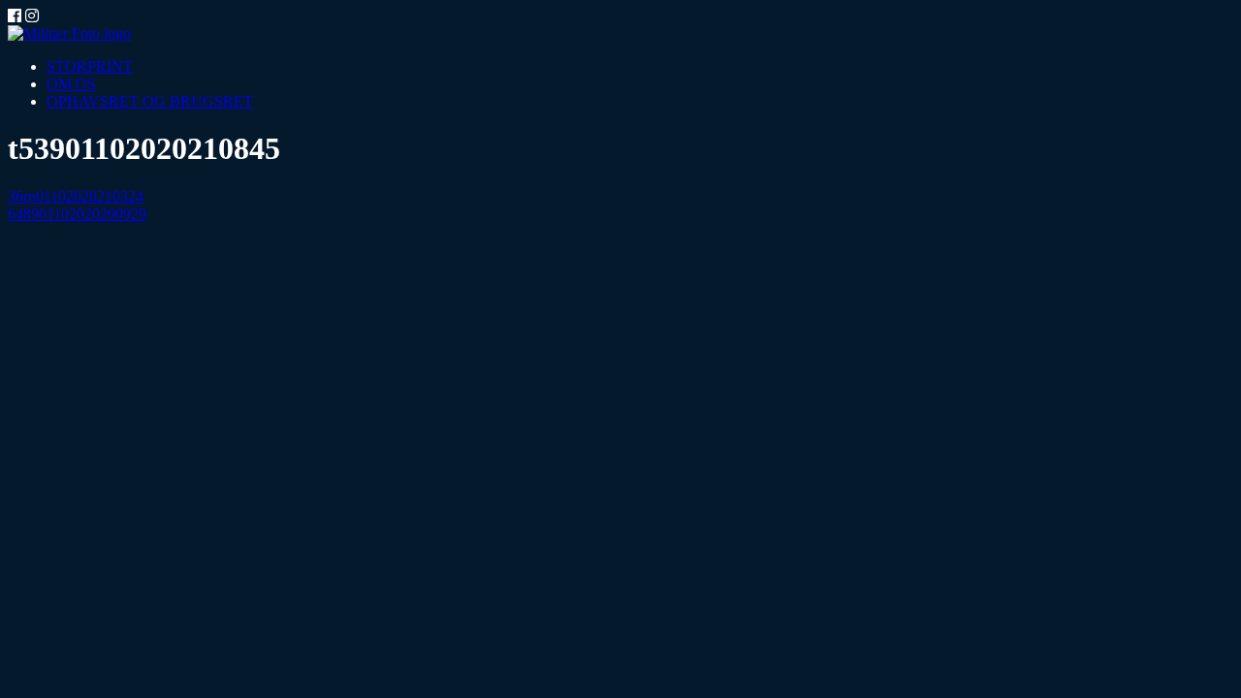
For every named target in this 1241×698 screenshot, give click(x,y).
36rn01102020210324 (75, 196)
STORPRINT (90, 66)
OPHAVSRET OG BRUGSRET (150, 101)
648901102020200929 (77, 214)
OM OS (71, 84)
